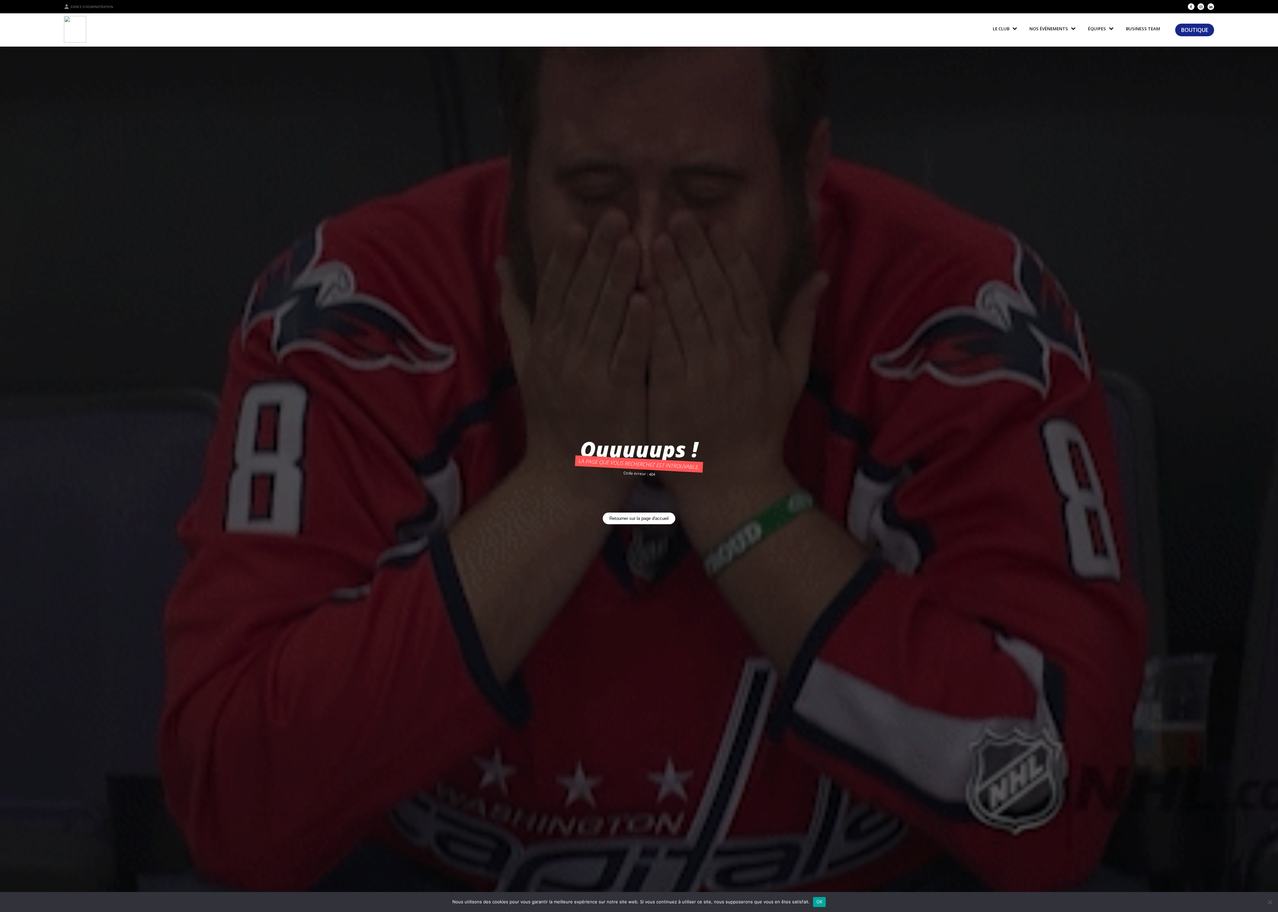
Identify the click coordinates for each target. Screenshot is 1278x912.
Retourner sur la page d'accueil (639, 518)
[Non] (1269, 902)
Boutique (1194, 30)
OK (819, 901)
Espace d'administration (92, 7)
